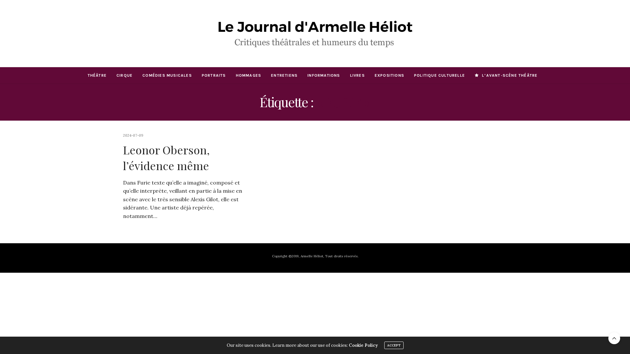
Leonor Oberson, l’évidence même (166, 157)
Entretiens (284, 75)
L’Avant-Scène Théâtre (509, 75)
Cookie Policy (363, 345)
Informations (323, 75)
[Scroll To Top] (614, 338)
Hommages (249, 75)
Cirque (124, 75)
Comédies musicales (167, 75)
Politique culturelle (439, 75)
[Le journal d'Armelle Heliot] (315, 33)
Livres (357, 75)
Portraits (214, 75)
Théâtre (97, 75)
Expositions (389, 75)
